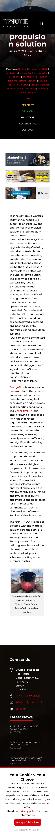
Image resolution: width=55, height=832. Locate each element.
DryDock (43, 69)
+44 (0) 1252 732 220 (28, 695)
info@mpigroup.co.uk (29, 702)
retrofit (22, 81)
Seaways (32, 81)
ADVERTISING (27, 123)
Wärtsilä (32, 92)
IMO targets (28, 77)
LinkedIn (21, 708)
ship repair (30, 88)
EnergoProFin (41, 73)
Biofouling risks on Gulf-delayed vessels (24, 727)
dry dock (32, 69)
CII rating (21, 69)
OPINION (27, 111)
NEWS (27, 99)
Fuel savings (14, 77)
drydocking (12, 73)
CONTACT (27, 129)
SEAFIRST (28, 105)
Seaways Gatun (21, 84)
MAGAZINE (28, 117)
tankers (22, 92)
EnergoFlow (26, 73)
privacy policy (27, 811)
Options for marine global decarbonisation (25, 743)
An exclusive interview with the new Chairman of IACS (26, 759)
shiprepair (43, 88)
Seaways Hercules (40, 84)
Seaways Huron (15, 88)
